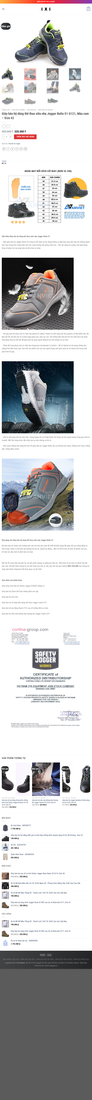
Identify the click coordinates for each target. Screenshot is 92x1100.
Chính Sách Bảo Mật (27, 959)
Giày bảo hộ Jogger (45, 110)
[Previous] (2, 787)
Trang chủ (6, 110)
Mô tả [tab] (4, 163)
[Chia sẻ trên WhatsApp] (4, 149)
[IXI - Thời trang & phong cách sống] (46, 9)
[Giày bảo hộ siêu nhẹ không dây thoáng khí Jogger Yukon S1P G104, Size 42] (46, 779)
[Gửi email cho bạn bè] (17, 149)
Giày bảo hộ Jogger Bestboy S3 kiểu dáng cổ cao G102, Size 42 (76, 801)
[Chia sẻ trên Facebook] (8, 149)
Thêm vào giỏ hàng (25, 137)
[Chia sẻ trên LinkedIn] (26, 149)
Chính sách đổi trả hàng (45, 959)
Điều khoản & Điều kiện (11, 959)
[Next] (90, 787)
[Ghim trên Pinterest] (21, 149)
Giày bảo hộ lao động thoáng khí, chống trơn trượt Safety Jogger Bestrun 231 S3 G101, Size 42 (15, 802)
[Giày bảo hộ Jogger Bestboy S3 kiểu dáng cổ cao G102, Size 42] (76, 779)
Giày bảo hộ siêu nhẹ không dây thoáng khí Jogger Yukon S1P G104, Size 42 (45, 801)
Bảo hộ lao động (18, 110)
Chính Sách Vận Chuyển (63, 959)
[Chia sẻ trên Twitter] (13, 149)
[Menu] (3, 9)
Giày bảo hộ (31, 110)
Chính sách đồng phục (81, 959)
